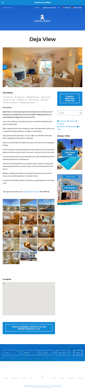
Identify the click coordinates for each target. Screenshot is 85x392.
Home (6, 378)
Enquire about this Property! (70, 98)
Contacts (80, 378)
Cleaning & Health (55, 386)
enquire (78, 352)
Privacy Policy (45, 386)
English (67, 7)
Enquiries (71, 378)
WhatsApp (72, 126)
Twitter (72, 121)
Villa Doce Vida (70, 153)
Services (23, 378)
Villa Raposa (70, 188)
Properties (14, 378)
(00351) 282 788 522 (49, 7)
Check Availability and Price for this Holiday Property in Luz (29, 328)
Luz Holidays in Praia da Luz (32, 386)
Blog (53, 378)
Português (77, 7)
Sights (31, 378)
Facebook (62, 121)
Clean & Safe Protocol (31, 192)
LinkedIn (62, 126)
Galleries (61, 378)
